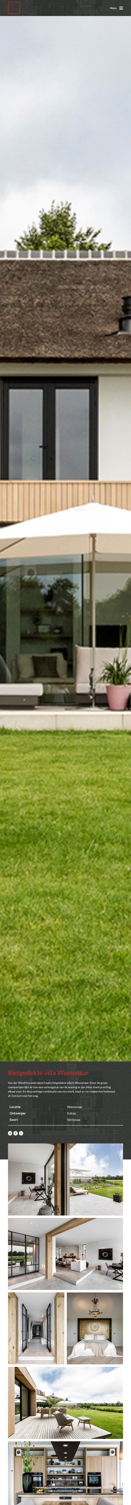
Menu (113, 7)
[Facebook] (10, 1133)
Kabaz (71, 1113)
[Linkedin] (15, 1133)
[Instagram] (21, 1133)
